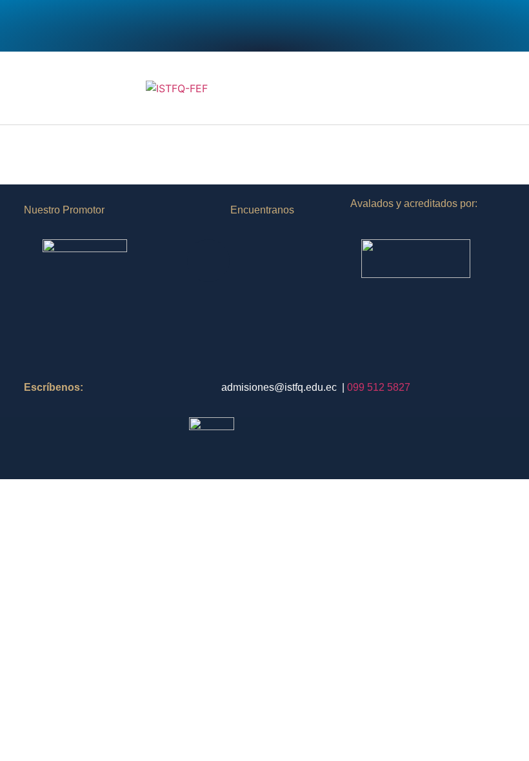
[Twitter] (264, 26)
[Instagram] (229, 26)
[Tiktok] (300, 26)
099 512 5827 (378, 387)
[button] (501, 88)
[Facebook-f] (193, 26)
